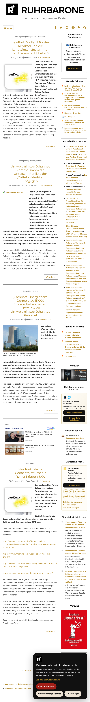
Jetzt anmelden (74, 68)
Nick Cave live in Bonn (73, 113)
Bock (68, 310)
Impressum (9, 684)
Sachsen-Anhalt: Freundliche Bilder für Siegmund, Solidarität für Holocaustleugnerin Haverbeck (74, 98)
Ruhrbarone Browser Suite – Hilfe (18, 689)
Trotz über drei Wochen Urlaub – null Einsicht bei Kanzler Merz (74, 122)
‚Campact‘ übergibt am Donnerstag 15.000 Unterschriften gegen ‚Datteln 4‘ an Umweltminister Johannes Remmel (30, 306)
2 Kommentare (45, 319)
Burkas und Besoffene (75, 438)
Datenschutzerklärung (27, 684)
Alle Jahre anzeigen (71, 508)
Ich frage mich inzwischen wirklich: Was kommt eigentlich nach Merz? (74, 88)
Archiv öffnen (74, 485)
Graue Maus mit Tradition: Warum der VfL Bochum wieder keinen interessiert (75, 524)
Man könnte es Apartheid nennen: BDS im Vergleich (75, 552)
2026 (66, 491)
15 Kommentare (46, 185)
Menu (9, 28)
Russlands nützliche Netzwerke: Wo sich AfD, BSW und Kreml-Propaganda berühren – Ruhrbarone (76, 245)
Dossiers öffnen (69, 505)
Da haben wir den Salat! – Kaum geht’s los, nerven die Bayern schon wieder (75, 130)
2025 (71, 491)
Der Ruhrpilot (69, 117)
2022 (66, 497)
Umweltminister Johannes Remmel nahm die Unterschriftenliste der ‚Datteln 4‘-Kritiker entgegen (30, 174)
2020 (77, 497)
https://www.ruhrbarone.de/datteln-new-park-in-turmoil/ (28, 573)
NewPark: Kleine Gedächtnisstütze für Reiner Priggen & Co (30, 472)
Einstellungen (73, 694)
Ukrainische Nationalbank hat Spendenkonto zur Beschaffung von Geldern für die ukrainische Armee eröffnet (75, 576)
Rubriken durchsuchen (72, 502)
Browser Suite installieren (74, 419)
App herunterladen (74, 413)
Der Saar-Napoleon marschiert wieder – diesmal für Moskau (75, 107)
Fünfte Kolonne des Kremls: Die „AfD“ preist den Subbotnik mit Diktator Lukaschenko (76, 256)
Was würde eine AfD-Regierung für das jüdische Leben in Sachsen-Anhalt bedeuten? (75, 217)
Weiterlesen (51, 146)
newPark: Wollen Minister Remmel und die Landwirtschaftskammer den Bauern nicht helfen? (30, 47)
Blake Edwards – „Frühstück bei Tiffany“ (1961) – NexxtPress (75, 228)
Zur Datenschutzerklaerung (48, 679)
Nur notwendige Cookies (49, 694)
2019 (83, 497)
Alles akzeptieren (46, 686)
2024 (77, 491)
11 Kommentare (44, 57)
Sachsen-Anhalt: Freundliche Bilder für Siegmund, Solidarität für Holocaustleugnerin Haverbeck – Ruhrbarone (76, 203)
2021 (71, 497)
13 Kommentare (46, 481)
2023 (83, 491)
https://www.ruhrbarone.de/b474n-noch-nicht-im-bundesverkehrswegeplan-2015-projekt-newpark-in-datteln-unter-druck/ (29, 544)
